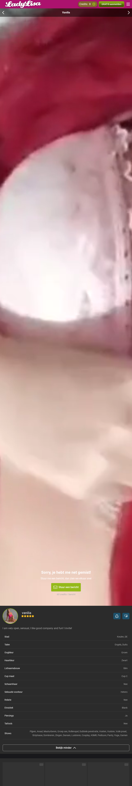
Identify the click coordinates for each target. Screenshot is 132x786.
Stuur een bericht (69, 587)
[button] (116, 616)
